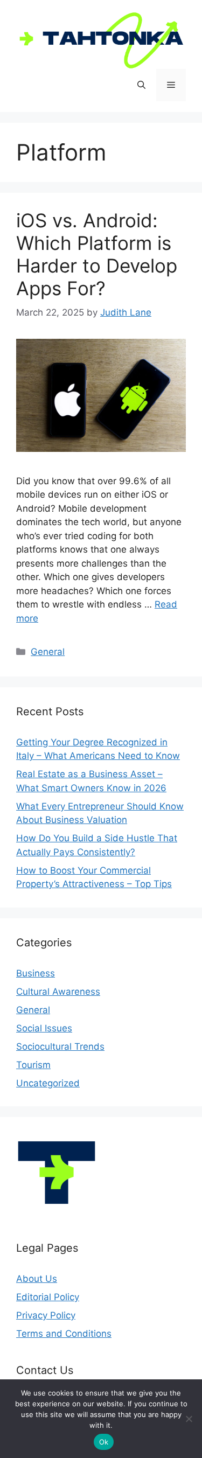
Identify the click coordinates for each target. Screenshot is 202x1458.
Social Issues (44, 1028)
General (48, 651)
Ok (104, 1442)
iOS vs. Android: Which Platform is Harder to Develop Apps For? (96, 254)
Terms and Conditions (64, 1333)
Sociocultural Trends (60, 1046)
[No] (188, 1418)
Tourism (33, 1064)
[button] (141, 85)
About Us (36, 1278)
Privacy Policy (45, 1315)
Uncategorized (48, 1083)
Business (35, 973)
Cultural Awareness (58, 991)
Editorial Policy (47, 1297)
